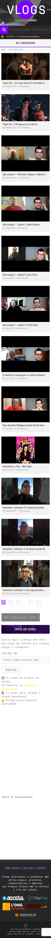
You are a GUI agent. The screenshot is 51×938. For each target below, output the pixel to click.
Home (3, 49)
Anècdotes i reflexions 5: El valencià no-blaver (24, 507)
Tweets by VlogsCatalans (17, 797)
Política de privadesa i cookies (25, 929)
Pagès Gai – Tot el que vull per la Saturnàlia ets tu (25, 82)
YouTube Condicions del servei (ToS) (25, 932)
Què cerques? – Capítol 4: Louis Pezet (20, 274)
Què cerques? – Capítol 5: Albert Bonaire (21, 224)
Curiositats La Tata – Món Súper (17, 466)
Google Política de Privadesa (20, 934)
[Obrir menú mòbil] (3, 36)
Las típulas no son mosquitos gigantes (28, 36)
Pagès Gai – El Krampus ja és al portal (20, 124)
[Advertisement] (25, 733)
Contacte (40, 934)
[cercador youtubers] (4, 30)
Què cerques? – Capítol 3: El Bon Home (20, 325)
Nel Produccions (25, 86)
